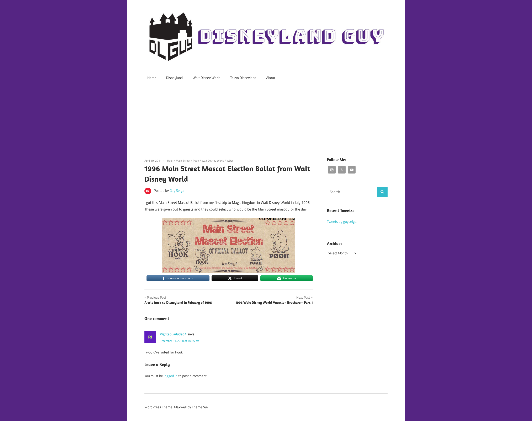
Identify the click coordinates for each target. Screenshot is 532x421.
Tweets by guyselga (342, 221)
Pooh (196, 160)
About (270, 77)
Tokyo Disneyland (243, 77)
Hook (170, 160)
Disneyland (174, 77)
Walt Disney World (206, 77)
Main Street (183, 160)
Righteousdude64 (173, 334)
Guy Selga (177, 190)
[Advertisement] (266, 115)
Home (151, 77)
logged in (170, 376)
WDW (230, 160)
